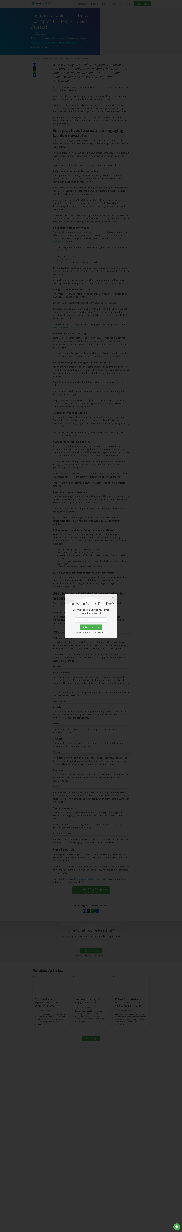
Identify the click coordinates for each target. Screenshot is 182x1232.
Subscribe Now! (91, 627)
